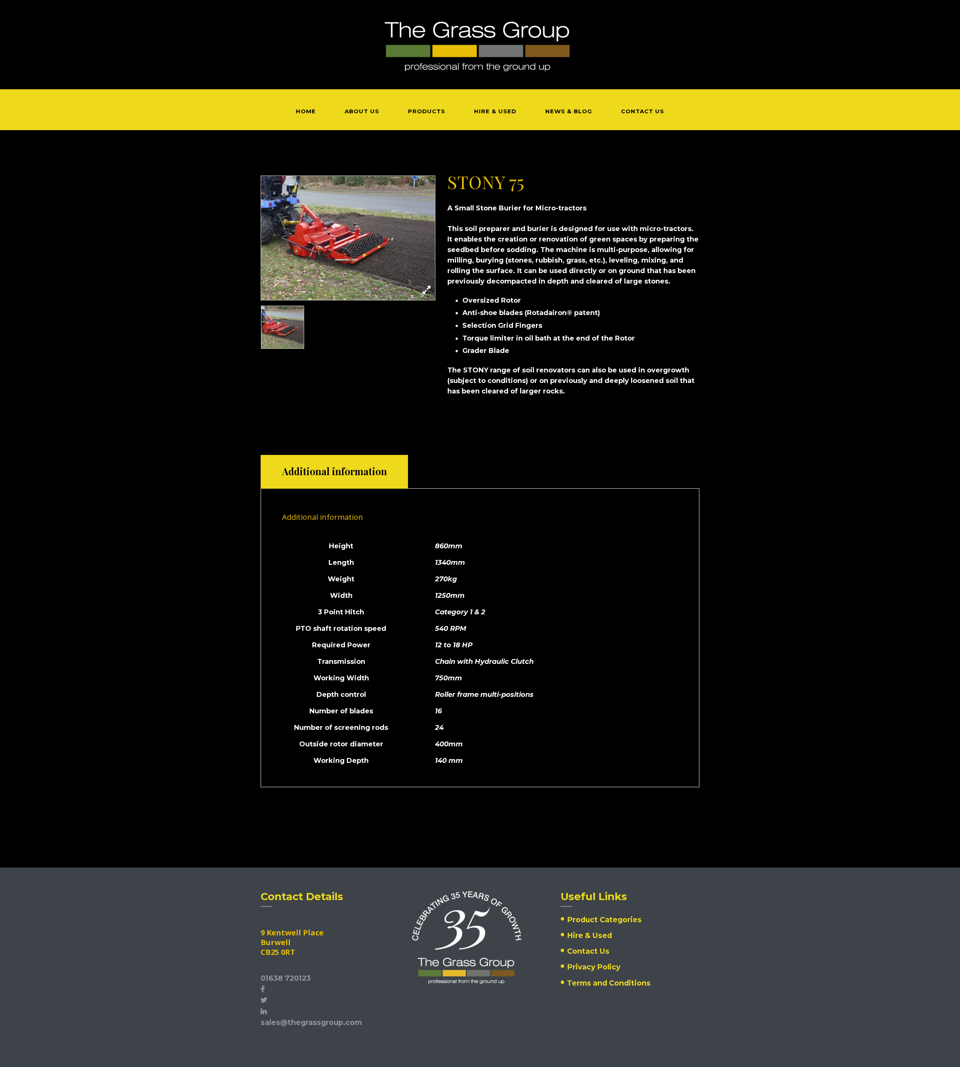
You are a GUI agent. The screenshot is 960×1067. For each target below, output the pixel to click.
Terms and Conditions (609, 982)
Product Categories (604, 919)
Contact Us (588, 951)
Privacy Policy (593, 966)
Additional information (334, 471)
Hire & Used (589, 935)
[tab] (334, 472)
